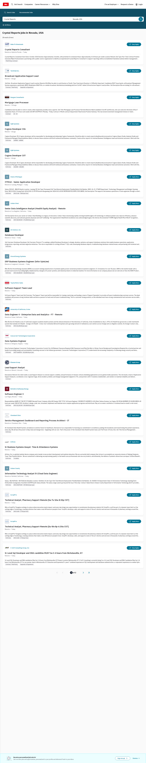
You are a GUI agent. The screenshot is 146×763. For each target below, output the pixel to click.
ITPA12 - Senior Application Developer (22, 182)
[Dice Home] (5, 4)
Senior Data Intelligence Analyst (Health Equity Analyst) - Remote (35, 208)
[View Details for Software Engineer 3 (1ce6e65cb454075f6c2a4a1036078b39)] (73, 396)
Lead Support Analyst (15, 367)
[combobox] (34, 19)
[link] (57, 573)
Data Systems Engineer (15, 341)
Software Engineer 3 (14, 394)
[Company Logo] (7, 44)
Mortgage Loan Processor (17, 102)
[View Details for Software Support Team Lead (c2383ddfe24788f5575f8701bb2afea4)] (73, 290)
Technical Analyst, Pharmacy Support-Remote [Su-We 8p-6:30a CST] (37, 526)
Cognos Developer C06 (15, 129)
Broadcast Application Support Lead (22, 76)
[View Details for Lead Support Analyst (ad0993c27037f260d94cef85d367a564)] (73, 370)
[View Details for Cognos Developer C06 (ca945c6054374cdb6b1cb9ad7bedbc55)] (73, 131)
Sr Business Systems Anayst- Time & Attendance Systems (31, 447)
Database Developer (14, 235)
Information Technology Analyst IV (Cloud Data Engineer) (31, 473)
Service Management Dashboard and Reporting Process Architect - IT (37, 420)
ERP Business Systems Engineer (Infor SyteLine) (27, 261)
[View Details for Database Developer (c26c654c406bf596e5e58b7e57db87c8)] (73, 237)
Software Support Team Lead (18, 288)
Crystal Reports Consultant (17, 49)
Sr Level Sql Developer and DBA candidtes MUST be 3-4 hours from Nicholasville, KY (44, 553)
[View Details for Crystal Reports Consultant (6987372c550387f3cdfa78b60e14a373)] (73, 52)
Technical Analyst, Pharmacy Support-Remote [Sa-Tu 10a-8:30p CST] (37, 500)
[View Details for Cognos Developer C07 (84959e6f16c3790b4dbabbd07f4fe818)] (73, 158)
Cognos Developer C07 (15, 155)
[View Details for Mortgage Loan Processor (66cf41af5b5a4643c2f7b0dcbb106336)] (73, 105)
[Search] (141, 19)
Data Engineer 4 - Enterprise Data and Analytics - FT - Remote (33, 314)
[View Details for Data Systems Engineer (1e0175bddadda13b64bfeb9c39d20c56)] (73, 343)
